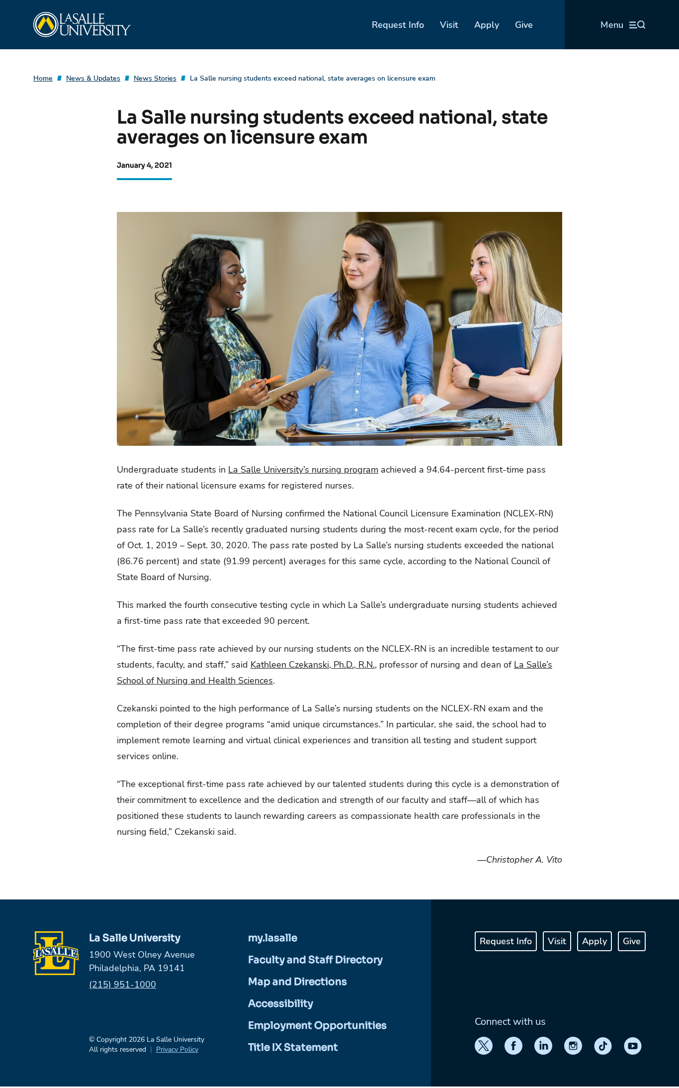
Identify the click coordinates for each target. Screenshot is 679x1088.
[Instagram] (573, 1046)
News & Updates (93, 78)
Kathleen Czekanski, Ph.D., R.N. (313, 665)
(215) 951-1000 (122, 984)
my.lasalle (272, 938)
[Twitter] (484, 1046)
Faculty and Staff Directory (315, 960)
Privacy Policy (177, 1049)
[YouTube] (633, 1046)
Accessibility (280, 1003)
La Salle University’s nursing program (303, 470)
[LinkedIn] (543, 1046)
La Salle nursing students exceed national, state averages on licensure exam (312, 78)
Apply (486, 25)
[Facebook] (513, 1046)
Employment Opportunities (317, 1025)
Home (43, 78)
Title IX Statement (293, 1047)
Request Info (398, 25)
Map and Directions (297, 982)
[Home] (82, 24)
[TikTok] (603, 1046)
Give (524, 25)
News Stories (155, 78)
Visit (449, 25)
